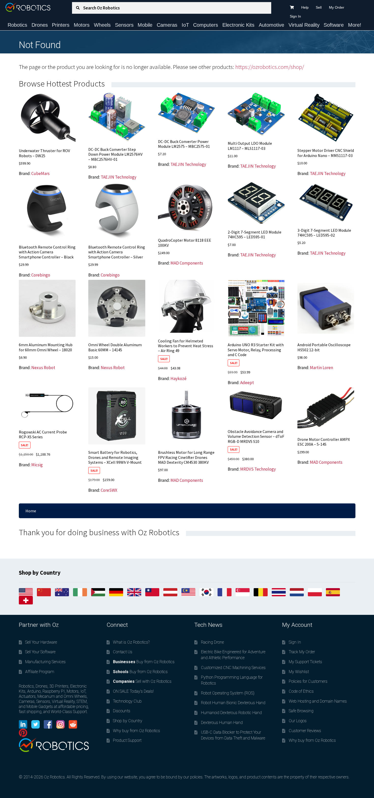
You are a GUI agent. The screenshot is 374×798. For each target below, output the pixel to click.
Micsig (37, 465)
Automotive (271, 25)
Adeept (247, 382)
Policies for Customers (308, 681)
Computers (205, 25)
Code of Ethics (301, 691)
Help (305, 7)
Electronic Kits (238, 25)
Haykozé (178, 378)
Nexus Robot (43, 367)
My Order (336, 7)
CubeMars (40, 173)
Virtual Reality (304, 25)
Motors (82, 25)
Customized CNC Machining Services (233, 667)
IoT (185, 25)
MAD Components (186, 263)
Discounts (121, 710)
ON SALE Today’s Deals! (133, 691)
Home (30, 510)
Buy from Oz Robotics (144, 661)
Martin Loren (321, 367)
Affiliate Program (39, 671)
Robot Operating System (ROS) (227, 693)
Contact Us (122, 651)
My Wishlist (299, 671)
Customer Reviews (305, 730)
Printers (60, 25)
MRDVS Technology (258, 469)
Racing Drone (212, 642)
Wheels (102, 25)
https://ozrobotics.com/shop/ (269, 66)
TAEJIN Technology (118, 177)
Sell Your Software (40, 651)
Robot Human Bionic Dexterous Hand (233, 702)
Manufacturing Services (45, 661)
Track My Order (302, 651)
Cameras (167, 25)
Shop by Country (127, 720)
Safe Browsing (301, 710)
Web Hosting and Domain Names (318, 701)
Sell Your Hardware (41, 642)
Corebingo (40, 275)
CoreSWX (109, 490)
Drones (40, 25)
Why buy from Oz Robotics (136, 730)
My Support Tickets (305, 661)
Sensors (124, 25)
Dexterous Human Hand (222, 722)
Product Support (127, 740)
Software (334, 25)
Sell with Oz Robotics (142, 681)
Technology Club (127, 701)
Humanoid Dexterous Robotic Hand (231, 712)
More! (354, 25)
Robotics (17, 25)
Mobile (145, 25)
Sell (319, 7)
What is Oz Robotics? (131, 642)
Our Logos (298, 720)
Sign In (295, 16)
